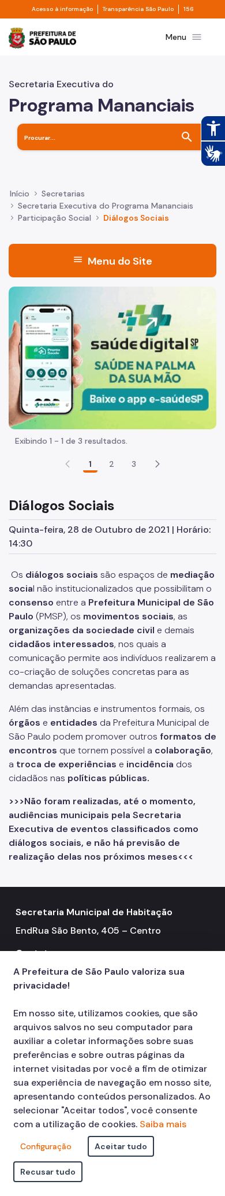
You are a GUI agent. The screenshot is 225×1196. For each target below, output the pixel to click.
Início (19, 193)
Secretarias (63, 193)
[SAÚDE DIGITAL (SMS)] (112, 357)
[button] (157, 464)
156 (188, 9)
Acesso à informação (62, 9)
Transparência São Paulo (138, 9)
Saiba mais (163, 1124)
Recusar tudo (48, 1172)
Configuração (46, 1146)
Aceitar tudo (121, 1146)
